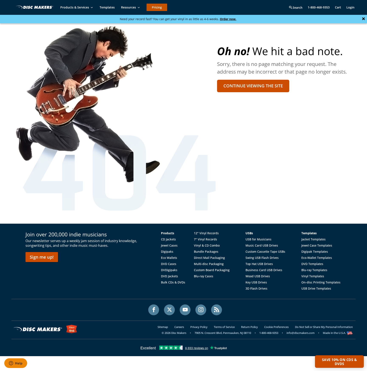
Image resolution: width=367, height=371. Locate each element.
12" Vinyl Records (206, 233)
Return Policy (249, 327)
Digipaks (167, 252)
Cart (338, 7)
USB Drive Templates (316, 288)
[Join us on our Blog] (216, 309)
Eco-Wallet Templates (316, 258)
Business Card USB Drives (264, 270)
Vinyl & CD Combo (207, 245)
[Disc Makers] (34, 7)
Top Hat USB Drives (259, 264)
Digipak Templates (314, 252)
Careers (179, 327)
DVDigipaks (169, 270)
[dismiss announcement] (363, 19)
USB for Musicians (258, 239)
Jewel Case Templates (316, 245)
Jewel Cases (169, 245)
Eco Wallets (169, 258)
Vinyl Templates (312, 276)
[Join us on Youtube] (185, 309)
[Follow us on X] (169, 309)
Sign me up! (42, 257)
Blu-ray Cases (203, 276)
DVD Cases (168, 264)
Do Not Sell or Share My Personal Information (324, 327)
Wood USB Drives (258, 276)
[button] (339, 361)
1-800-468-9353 (319, 7)
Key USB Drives (256, 282)
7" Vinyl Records (205, 239)
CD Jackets (168, 239)
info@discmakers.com (301, 333)
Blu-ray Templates (314, 270)
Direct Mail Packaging (209, 258)
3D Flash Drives (256, 288)
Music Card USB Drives (262, 245)
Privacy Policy (198, 327)
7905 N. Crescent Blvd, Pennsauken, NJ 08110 (223, 333)
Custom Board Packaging (212, 270)
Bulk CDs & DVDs (173, 282)
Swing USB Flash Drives (262, 258)
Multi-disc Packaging (209, 264)
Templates (309, 233)
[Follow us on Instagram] (200, 309)
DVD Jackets (169, 276)
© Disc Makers (174, 333)
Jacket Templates (313, 239)
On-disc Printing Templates (320, 282)
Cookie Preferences (276, 327)
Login (350, 7)
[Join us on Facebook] (153, 309)
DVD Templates (312, 264)
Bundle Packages (206, 252)
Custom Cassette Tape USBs (265, 252)
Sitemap (163, 327)
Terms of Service (224, 327)
